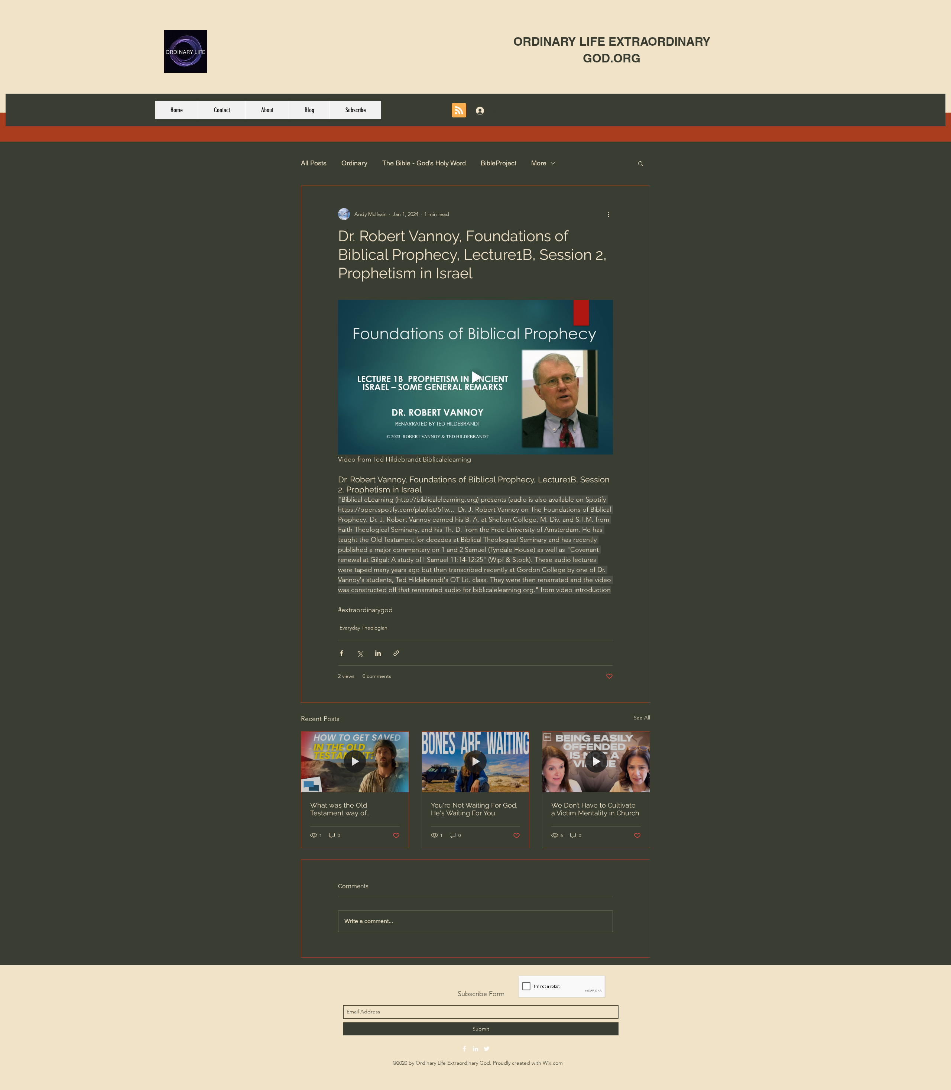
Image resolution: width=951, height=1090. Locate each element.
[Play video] (475, 377)
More (538, 163)
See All (642, 717)
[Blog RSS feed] (459, 110)
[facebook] (464, 1048)
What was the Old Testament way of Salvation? (338, 809)
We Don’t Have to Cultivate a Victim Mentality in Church (595, 809)
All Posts (314, 163)
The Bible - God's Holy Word (424, 163)
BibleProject (498, 163)
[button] (640, 163)
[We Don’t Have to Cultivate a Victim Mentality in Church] (596, 762)
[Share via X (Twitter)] (359, 653)
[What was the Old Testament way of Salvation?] (355, 762)
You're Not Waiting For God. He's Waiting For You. (474, 809)
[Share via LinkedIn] (378, 653)
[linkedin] (475, 1048)
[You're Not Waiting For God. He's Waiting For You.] (475, 762)
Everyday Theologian (363, 627)
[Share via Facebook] (341, 653)
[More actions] (608, 214)
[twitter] (486, 1048)
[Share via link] (396, 653)
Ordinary (354, 163)
